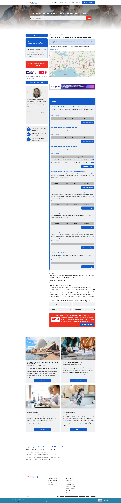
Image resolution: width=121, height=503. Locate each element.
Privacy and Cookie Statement (71, 496)
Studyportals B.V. (40, 496)
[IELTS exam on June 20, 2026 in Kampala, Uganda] (51, 159)
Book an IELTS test (87, 2)
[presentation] (27, 92)
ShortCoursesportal (70, 486)
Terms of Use (82, 496)
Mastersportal (69, 480)
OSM (94, 76)
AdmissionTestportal (70, 488)
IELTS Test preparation (74, 2)
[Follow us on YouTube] (93, 480)
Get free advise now (87, 324)
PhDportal (68, 482)
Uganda (61, 34)
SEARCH (89, 18)
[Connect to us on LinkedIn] (89, 480)
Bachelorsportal (69, 478)
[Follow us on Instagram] (89, 484)
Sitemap (88, 496)
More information (55, 115)
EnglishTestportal (70, 490)
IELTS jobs (93, 496)
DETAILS (92, 159)
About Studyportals (52, 478)
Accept (100, 500)
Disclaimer (62, 496)
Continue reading (53, 49)
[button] (58, 66)
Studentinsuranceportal (71, 492)
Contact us (50, 484)
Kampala (54, 101)
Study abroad (55, 2)
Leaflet (91, 76)
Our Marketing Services (53, 480)
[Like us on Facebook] (85, 480)
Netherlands (43, 121)
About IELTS (63, 2)
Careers (50, 482)
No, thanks (105, 500)
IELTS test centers (53, 34)
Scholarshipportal (70, 484)
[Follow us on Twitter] (85, 484)
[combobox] (58, 18)
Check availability (87, 122)
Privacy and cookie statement (22, 501)
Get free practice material (36, 35)
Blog (58, 496)
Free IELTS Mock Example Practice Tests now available (35, 42)
